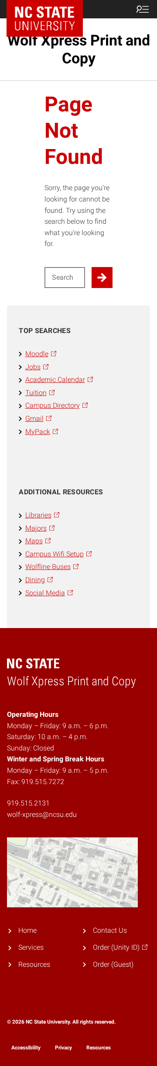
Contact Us (110, 930)
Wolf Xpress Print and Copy (78, 49)
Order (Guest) (113, 964)
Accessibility (26, 1048)
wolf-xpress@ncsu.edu (42, 814)
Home (27, 930)
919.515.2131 (28, 803)
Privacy (63, 1048)
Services (31, 947)
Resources (34, 964)
